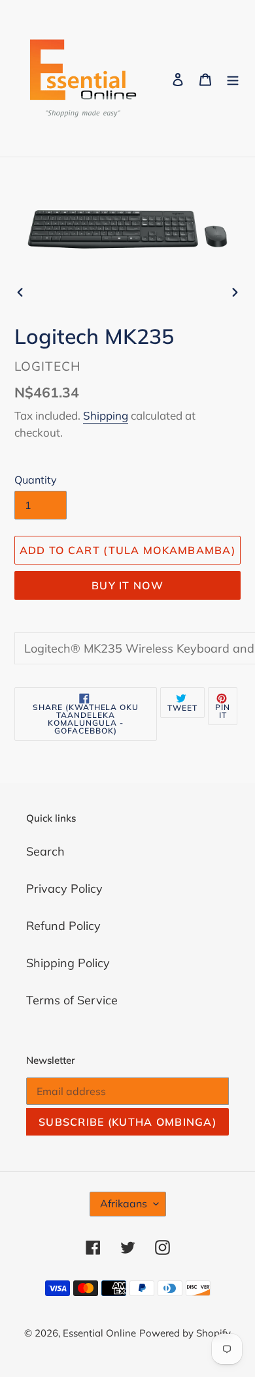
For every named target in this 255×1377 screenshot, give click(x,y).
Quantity (35, 479)
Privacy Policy (64, 888)
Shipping (105, 415)
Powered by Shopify (185, 1333)
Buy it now (127, 585)
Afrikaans (123, 1203)
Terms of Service (72, 1000)
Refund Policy (63, 925)
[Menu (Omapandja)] (232, 78)
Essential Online (99, 1333)
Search (45, 851)
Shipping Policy (68, 962)
